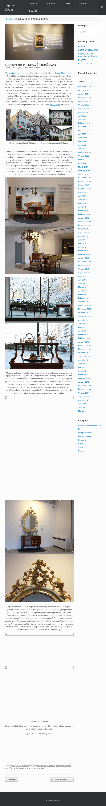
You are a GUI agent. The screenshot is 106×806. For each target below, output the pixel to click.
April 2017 (82, 290)
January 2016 (83, 341)
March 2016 (83, 334)
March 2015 (83, 374)
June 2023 (82, 119)
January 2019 (83, 218)
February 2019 (84, 214)
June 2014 (82, 407)
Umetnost (33, 3)
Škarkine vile (55, 104)
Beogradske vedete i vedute (89, 425)
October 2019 (83, 185)
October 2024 (83, 90)
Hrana (67, 3)
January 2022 (83, 148)
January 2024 (83, 94)
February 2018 (84, 254)
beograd (40, 765)
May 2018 (82, 243)
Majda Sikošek (34, 67)
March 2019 (83, 210)
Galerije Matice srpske (63, 73)
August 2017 (83, 276)
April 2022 (82, 145)
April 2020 (82, 163)
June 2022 (82, 137)
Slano (80, 443)
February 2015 (84, 378)
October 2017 (83, 269)
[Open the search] (102, 7)
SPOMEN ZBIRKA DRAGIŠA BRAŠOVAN (87, 55)
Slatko (80, 447)
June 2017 (82, 283)
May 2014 (82, 411)
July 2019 (82, 196)
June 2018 (82, 239)
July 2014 (82, 403)
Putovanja (51, 3)
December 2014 (84, 385)
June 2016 (82, 323)
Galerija (83, 3)
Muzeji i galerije (16, 765)
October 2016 (83, 312)
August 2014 (83, 400)
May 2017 (82, 287)
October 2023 (83, 104)
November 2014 (84, 389)
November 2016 (84, 309)
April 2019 (82, 207)
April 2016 (82, 330)
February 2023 (84, 123)
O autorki (33, 11)
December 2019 (84, 177)
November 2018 (84, 225)
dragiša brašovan (49, 765)
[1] (60, 629)
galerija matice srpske (63, 765)
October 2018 (83, 228)
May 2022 (82, 141)
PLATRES (11, 779)
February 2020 (84, 170)
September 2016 (84, 316)
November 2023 (84, 101)
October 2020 (83, 155)
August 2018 (83, 236)
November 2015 (84, 349)
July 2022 (82, 134)
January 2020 (83, 174)
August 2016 (83, 320)
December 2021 (84, 152)
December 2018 (84, 221)
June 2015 (82, 363)
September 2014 (84, 396)
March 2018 (83, 250)
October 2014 (83, 393)
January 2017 (83, 301)
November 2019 (84, 181)
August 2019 (83, 192)
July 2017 (82, 279)
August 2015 (83, 360)
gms (6, 768)
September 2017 (84, 272)
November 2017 (84, 265)
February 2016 (84, 338)
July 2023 (82, 115)
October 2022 (83, 130)
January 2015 (83, 382)
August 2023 (83, 112)
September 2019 (84, 188)
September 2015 (84, 356)
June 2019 (82, 199)
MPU (10, 768)
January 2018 (83, 258)
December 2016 (84, 305)
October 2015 (83, 352)
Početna (9, 19)
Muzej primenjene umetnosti (16, 73)
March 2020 (83, 166)
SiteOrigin (51, 801)
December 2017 (84, 261)
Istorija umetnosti (85, 432)
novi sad (41, 768)
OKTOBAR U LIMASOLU (61, 779)
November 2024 (84, 86)
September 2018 (84, 232)
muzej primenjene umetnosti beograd (25, 768)
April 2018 (82, 247)
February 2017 (84, 298)
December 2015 (84, 345)
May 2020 (82, 159)
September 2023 (84, 108)
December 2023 (84, 97)
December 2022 (84, 126)
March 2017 (83, 294)
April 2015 (82, 371)
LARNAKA (82, 46)
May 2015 (82, 367)
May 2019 (82, 203)
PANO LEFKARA (85, 63)
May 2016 (82, 327)
